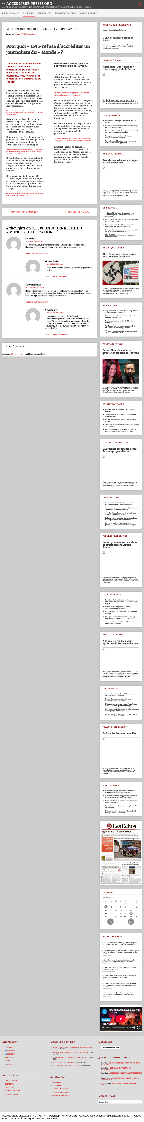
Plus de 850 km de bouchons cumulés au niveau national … (120, 236)
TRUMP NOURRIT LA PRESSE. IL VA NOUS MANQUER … (73, 1048)
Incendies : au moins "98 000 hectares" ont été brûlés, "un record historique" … (121, 225)
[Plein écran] (138, 1027)
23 (131, 913)
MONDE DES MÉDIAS (65, 13)
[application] (121, 1019)
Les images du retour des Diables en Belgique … (119, 322)
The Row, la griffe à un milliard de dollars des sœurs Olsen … (122, 425)
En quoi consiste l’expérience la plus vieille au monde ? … (121, 807)
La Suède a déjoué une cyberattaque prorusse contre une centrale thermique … (121, 524)
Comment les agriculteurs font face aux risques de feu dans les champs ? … (120, 791)
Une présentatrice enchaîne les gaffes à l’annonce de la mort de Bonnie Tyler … (120, 430)
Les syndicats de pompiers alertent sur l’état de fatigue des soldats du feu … (122, 231)
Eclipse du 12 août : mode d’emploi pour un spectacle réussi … (121, 801)
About (9, 1064)
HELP (9, 1061)
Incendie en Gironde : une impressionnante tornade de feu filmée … (121, 220)
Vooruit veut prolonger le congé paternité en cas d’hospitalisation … (121, 332)
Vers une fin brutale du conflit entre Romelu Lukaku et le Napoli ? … (121, 623)
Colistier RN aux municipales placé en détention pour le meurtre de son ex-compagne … (119, 214)
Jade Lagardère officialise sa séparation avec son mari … (120, 415)
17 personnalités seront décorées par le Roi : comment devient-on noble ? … (122, 311)
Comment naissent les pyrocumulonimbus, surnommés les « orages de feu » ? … (121, 796)
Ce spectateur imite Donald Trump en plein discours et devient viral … (121, 695)
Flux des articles (61, 1089)
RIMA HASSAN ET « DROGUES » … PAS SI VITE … (70, 1057)
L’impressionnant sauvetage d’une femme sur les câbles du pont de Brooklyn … (121, 705)
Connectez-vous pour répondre (36, 254)
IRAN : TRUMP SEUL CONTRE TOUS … (67, 1065)
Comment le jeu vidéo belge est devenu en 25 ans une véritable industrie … (121, 509)
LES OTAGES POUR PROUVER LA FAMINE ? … (24, 212)
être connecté (16, 354)
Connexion (57, 1085)
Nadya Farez (32, 34)
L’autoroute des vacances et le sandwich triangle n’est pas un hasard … (120, 812)
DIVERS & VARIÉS (88, 13)
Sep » (131, 922)
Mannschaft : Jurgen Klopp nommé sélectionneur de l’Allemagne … (118, 607)
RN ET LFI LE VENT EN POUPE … (64, 1062)
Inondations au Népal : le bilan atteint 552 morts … (120, 121)
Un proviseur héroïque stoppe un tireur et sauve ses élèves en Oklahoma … (121, 715)
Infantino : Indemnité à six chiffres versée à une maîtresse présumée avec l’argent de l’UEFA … (121, 601)
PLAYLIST (11, 1054)
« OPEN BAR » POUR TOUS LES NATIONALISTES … (116, 1069)
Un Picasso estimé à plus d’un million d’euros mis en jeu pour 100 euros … (122, 710)
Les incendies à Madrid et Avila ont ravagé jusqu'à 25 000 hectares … (121, 126)
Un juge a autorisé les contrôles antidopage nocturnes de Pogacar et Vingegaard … (121, 617)
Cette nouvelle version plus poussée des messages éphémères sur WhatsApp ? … (120, 503)
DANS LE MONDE (10, 13)
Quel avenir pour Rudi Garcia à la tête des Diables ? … (121, 612)
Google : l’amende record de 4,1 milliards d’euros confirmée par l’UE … (120, 514)
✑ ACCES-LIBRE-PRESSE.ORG (27, 3)
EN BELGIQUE (45, 13)
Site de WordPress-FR (61, 1095)
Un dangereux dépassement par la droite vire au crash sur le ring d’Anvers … (120, 327)
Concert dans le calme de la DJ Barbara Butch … (120, 410)
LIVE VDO (11, 1050)
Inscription (57, 1082)
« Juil (110, 922)
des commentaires (61, 1092)
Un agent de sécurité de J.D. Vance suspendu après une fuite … (118, 137)
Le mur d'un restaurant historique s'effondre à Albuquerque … (118, 700)
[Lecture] (103, 1027)
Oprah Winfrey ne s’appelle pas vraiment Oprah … (121, 420)
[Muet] (133, 1027)
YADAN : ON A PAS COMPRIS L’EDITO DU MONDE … (72, 1052)
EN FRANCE (29, 13)
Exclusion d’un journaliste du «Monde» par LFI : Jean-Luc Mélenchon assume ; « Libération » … (24, 194)
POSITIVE (10, 1057)
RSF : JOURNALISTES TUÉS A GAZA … (77, 212)
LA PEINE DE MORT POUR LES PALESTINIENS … (121, 1074)
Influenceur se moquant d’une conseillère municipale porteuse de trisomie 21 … (121, 519)
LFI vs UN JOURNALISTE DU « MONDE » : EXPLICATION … (120, 1079)
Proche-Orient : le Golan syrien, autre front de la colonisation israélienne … (121, 132)
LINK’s (9, 1047)
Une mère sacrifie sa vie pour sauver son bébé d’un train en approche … (120, 142)
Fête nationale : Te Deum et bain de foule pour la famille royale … (120, 317)
